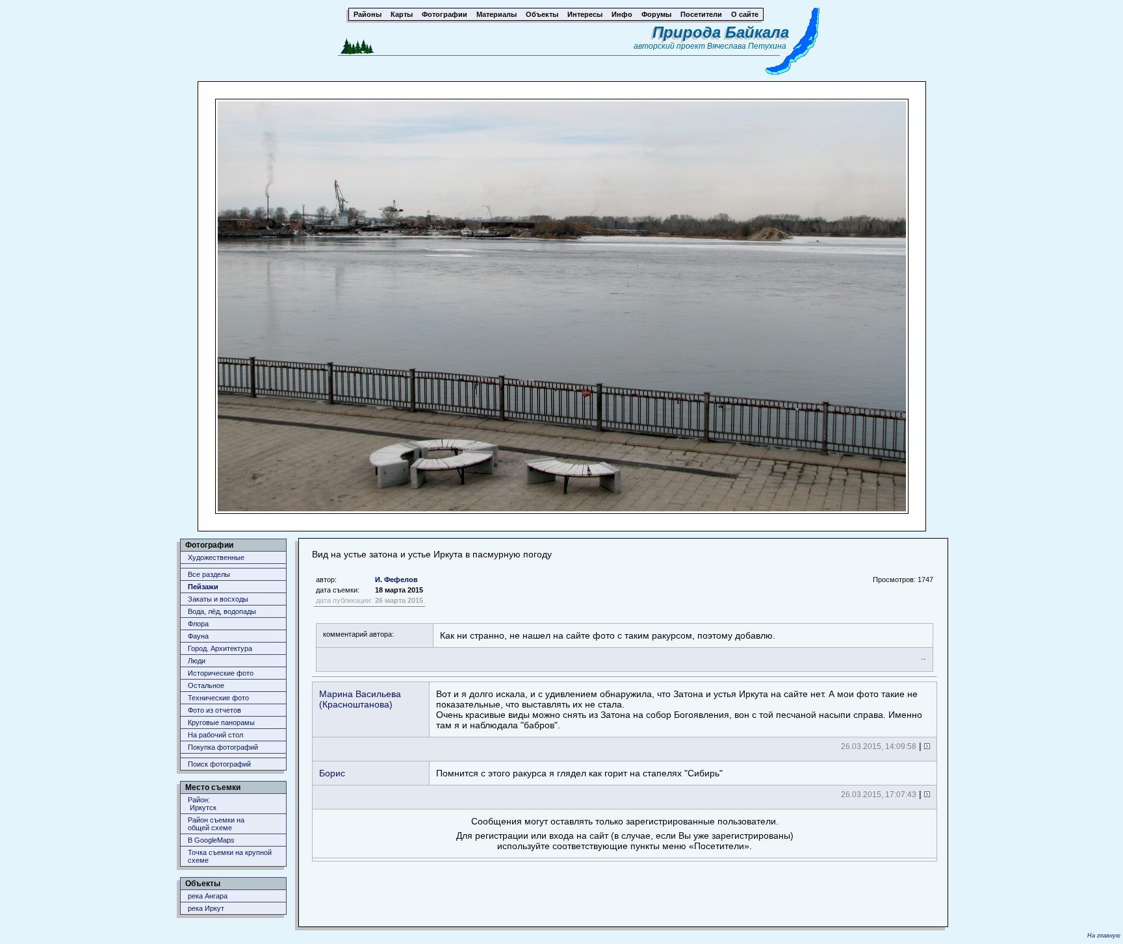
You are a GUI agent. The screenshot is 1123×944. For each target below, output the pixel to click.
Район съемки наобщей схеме (216, 824)
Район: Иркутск (202, 803)
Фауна (198, 636)
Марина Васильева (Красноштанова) (360, 699)
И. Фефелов (396, 579)
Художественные (216, 557)
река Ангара (207, 896)
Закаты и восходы (218, 599)
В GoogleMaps (211, 840)
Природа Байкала (720, 32)
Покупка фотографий (223, 747)
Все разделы (209, 574)
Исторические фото (220, 673)
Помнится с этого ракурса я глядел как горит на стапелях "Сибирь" (579, 773)
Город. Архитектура (220, 648)
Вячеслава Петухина (746, 46)
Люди (196, 661)
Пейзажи (203, 587)
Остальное (206, 685)
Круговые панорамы (221, 722)
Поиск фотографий (219, 764)
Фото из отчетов (214, 710)
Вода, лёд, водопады (222, 611)
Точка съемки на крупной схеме (230, 856)
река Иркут (206, 908)
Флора (198, 624)
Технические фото (218, 698)
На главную (1103, 935)
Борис (332, 773)
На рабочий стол (215, 735)
